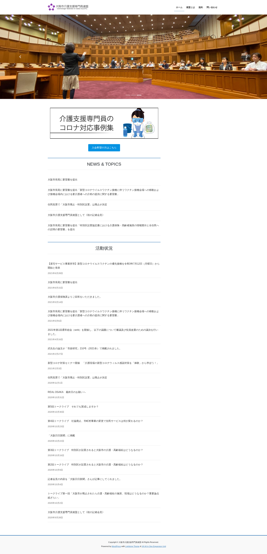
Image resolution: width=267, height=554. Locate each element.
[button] (20, 57)
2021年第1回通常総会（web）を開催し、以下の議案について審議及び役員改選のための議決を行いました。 (103, 332)
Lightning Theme (132, 546)
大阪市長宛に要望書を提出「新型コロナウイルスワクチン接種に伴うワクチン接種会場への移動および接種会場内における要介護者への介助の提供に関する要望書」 (103, 192)
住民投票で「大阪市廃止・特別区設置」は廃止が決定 (77, 204)
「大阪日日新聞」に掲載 (61, 435)
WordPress (116, 546)
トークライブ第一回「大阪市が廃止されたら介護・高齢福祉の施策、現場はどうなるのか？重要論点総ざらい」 (103, 495)
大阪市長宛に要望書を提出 (62, 179)
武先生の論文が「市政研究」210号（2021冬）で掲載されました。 (85, 348)
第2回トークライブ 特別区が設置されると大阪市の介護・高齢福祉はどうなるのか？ (95, 464)
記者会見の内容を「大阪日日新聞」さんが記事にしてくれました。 (85, 479)
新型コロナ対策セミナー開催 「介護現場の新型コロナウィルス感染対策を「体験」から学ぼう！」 (103, 363)
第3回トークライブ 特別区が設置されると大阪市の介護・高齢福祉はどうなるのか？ (95, 450)
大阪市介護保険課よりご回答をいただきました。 (75, 296)
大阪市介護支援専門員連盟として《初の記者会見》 (76, 215)
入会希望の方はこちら (104, 147)
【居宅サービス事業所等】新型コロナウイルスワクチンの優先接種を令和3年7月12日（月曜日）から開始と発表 (104, 265)
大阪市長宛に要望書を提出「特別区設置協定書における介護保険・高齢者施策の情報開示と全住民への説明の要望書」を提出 (103, 227)
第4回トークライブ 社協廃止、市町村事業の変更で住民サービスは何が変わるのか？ (95, 421)
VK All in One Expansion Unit (154, 546)
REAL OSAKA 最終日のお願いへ (67, 392)
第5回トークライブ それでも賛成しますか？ (73, 406)
